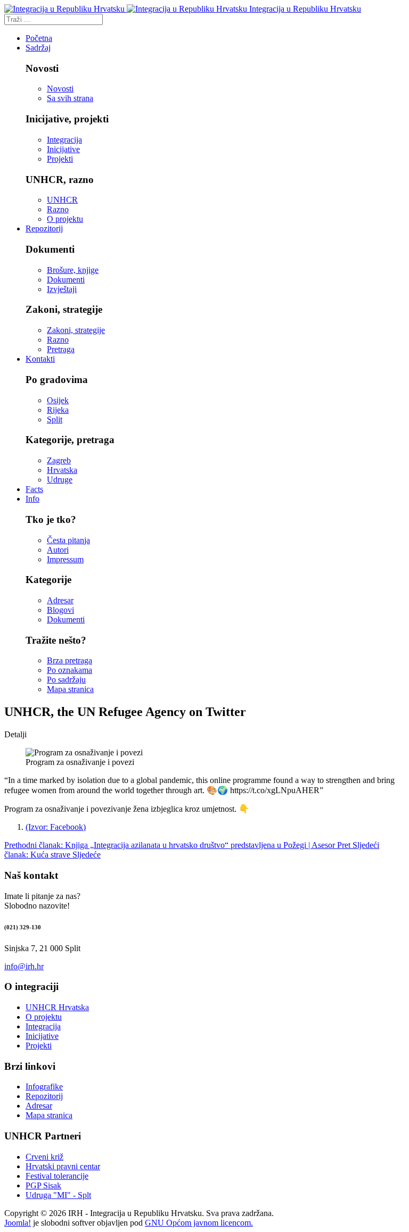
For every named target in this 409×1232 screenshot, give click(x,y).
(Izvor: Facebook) (56, 826)
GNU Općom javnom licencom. (199, 1222)
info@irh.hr (24, 966)
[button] (38, 47)
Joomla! (17, 1222)
